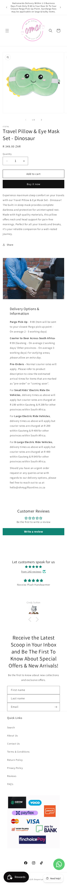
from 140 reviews (31, 571)
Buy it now (33, 184)
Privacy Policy (15, 768)
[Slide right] (41, 120)
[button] (7, 31)
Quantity (7, 153)
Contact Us (13, 743)
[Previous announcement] (7, 7)
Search (11, 727)
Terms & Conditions (18, 751)
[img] (33, 566)
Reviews (11, 776)
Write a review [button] (33, 531)
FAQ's (10, 784)
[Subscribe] (56, 707)
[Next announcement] (60, 7)
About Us (12, 735)
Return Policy (15, 760)
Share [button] (10, 244)
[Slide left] (26, 120)
